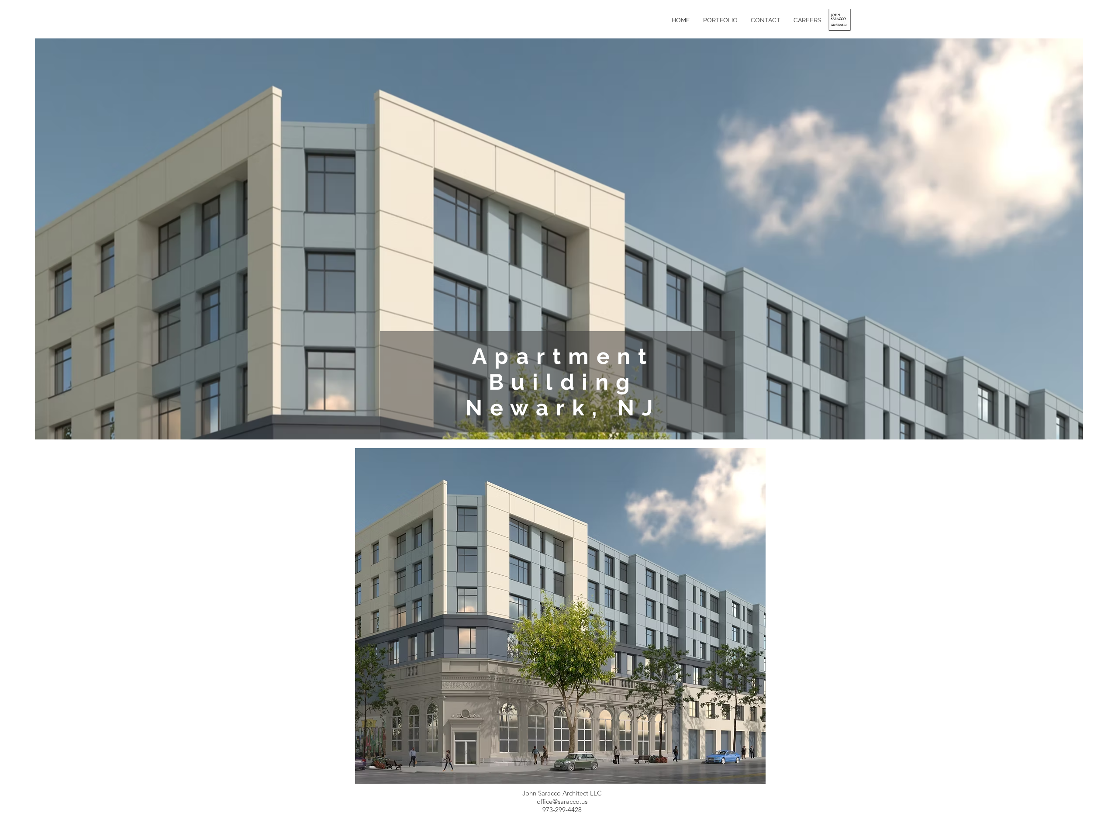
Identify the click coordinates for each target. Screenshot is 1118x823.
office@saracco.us (562, 801)
